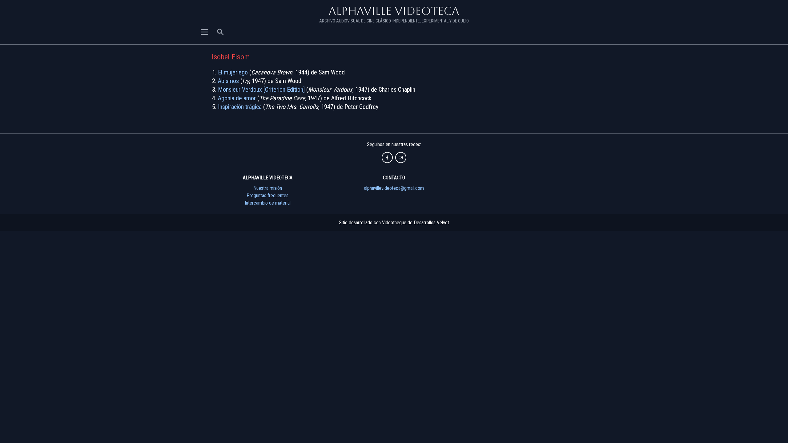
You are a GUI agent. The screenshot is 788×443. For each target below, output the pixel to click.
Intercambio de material (268, 203)
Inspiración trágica (240, 106)
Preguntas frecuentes (267, 195)
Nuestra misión (267, 188)
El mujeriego (233, 72)
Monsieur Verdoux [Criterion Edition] (261, 89)
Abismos (228, 81)
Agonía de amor (237, 98)
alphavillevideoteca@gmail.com (394, 188)
